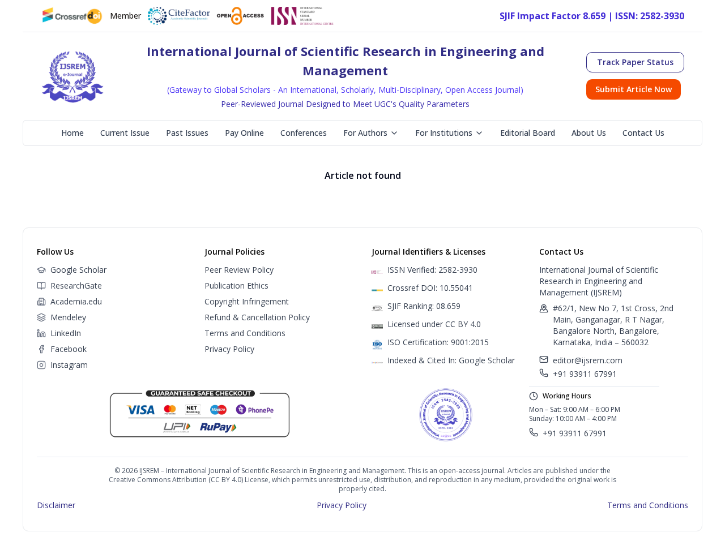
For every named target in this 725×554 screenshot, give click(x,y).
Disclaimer (56, 505)
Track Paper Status (635, 62)
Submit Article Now (633, 89)
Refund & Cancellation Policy (257, 317)
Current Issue (125, 132)
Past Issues (187, 132)
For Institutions (443, 132)
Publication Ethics (236, 285)
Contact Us (643, 132)
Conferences (303, 132)
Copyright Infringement (246, 301)
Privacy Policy (229, 348)
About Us (589, 132)
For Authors (365, 132)
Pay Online (244, 132)
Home (72, 132)
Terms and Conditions (244, 333)
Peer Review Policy (239, 269)
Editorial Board (527, 132)
